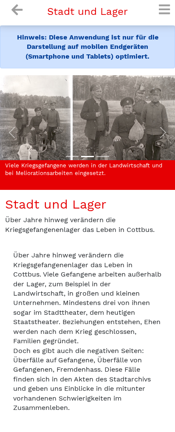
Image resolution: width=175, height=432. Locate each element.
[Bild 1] (87, 156)
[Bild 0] (72, 156)
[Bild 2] (102, 156)
